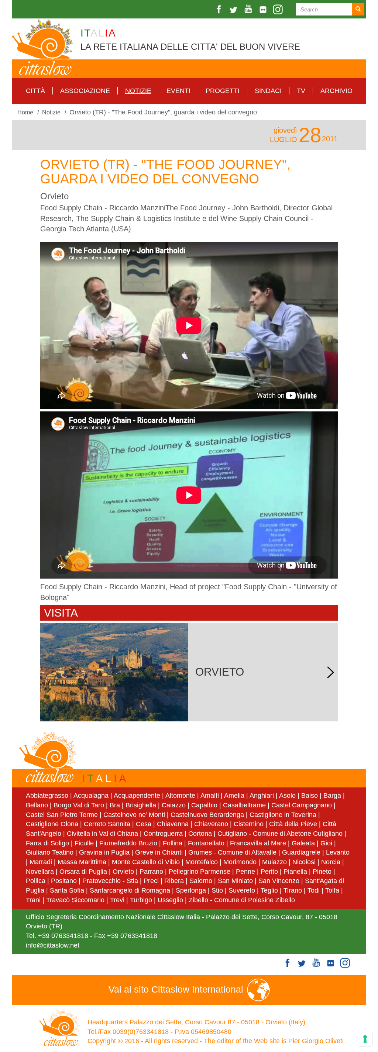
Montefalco (201, 862)
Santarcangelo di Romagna (130, 890)
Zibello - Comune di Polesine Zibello (242, 900)
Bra (115, 805)
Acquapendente (137, 795)
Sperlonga (191, 890)
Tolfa (332, 890)
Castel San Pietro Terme (62, 814)
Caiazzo (174, 805)
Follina (172, 843)
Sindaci (268, 90)
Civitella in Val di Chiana (102, 833)
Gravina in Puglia (104, 852)
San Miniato (235, 880)
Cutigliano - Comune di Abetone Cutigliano (280, 833)
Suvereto (241, 890)
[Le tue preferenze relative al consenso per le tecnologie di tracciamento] (365, 1039)
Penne (245, 871)
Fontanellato (206, 843)
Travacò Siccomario (75, 900)
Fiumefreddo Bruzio (128, 843)
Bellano (37, 805)
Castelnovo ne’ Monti (134, 814)
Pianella (295, 871)
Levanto (338, 852)
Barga (332, 795)
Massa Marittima (82, 862)
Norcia (330, 862)
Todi (313, 890)
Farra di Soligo (47, 843)
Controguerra (163, 833)
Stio (217, 890)
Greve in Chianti (159, 852)
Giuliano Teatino (49, 852)
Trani (33, 900)
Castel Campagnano (301, 805)
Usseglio (170, 900)
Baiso (309, 795)
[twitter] (234, 9)
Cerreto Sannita (107, 824)
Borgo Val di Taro (79, 805)
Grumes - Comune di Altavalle (232, 852)
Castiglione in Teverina (283, 814)
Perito (269, 871)
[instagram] (278, 9)
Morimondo (240, 862)
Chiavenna (173, 824)
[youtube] (249, 9)
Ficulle (84, 843)
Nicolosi (304, 862)
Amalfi (209, 795)
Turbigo (141, 900)
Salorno (200, 880)
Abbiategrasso (48, 795)
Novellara (40, 871)
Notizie (138, 90)
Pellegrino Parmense (199, 871)
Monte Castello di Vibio (146, 862)
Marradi (41, 862)
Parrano (151, 871)
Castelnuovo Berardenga (207, 814)
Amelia (234, 795)
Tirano (293, 890)
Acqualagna (91, 795)
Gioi (326, 843)
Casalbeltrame (244, 805)
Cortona (200, 833)
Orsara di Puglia (83, 871)
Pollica (35, 880)
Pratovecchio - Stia (110, 880)
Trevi (117, 900)
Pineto (322, 871)
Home (25, 112)
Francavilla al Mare (258, 843)
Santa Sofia (67, 890)
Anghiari (262, 795)
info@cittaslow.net (52, 945)
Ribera (174, 880)
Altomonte (180, 795)
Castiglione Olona (52, 824)
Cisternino (249, 824)
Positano (64, 880)
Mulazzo (274, 862)
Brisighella (141, 805)
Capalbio (204, 805)
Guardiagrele (301, 852)
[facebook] (219, 9)
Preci (151, 880)
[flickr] (264, 9)
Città (35, 90)
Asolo (287, 795)
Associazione (85, 90)
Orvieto (123, 871)
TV (301, 90)
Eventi (178, 90)
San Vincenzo (278, 880)
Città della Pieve (293, 824)
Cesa (143, 824)
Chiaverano (211, 824)
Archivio (336, 90)
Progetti (223, 90)
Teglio (269, 890)
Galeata (303, 843)
